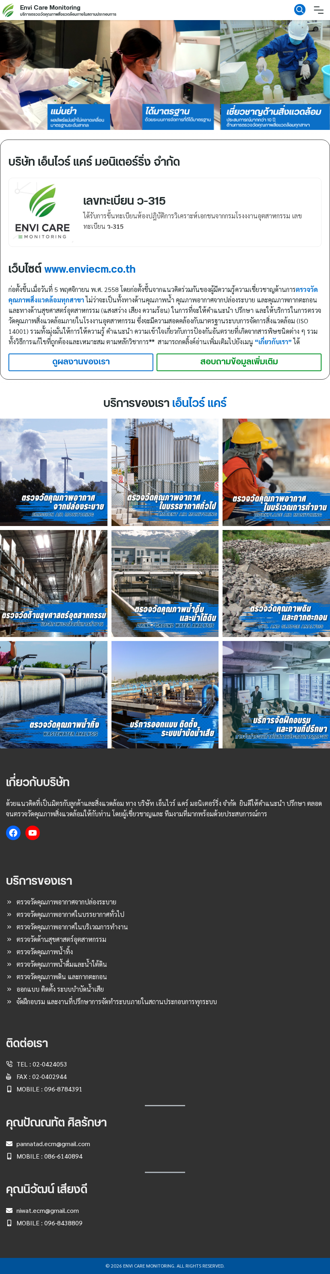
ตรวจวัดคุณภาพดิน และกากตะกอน (61, 976)
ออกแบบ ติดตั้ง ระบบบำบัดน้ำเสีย (60, 989)
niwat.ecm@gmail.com (47, 1210)
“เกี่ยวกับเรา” (273, 341)
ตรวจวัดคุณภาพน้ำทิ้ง (44, 951)
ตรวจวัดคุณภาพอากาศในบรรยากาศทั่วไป (70, 914)
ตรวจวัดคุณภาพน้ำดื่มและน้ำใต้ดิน (61, 964)
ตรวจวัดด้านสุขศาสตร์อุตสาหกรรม (61, 939)
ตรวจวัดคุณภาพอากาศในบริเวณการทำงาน (72, 927)
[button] (55, 75)
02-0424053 (50, 1064)
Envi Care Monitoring (50, 8)
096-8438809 (63, 1223)
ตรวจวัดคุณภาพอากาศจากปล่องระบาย (66, 902)
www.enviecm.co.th (90, 269)
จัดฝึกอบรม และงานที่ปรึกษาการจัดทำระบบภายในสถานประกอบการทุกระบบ (116, 1001)
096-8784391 (63, 1089)
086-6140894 (63, 1156)
